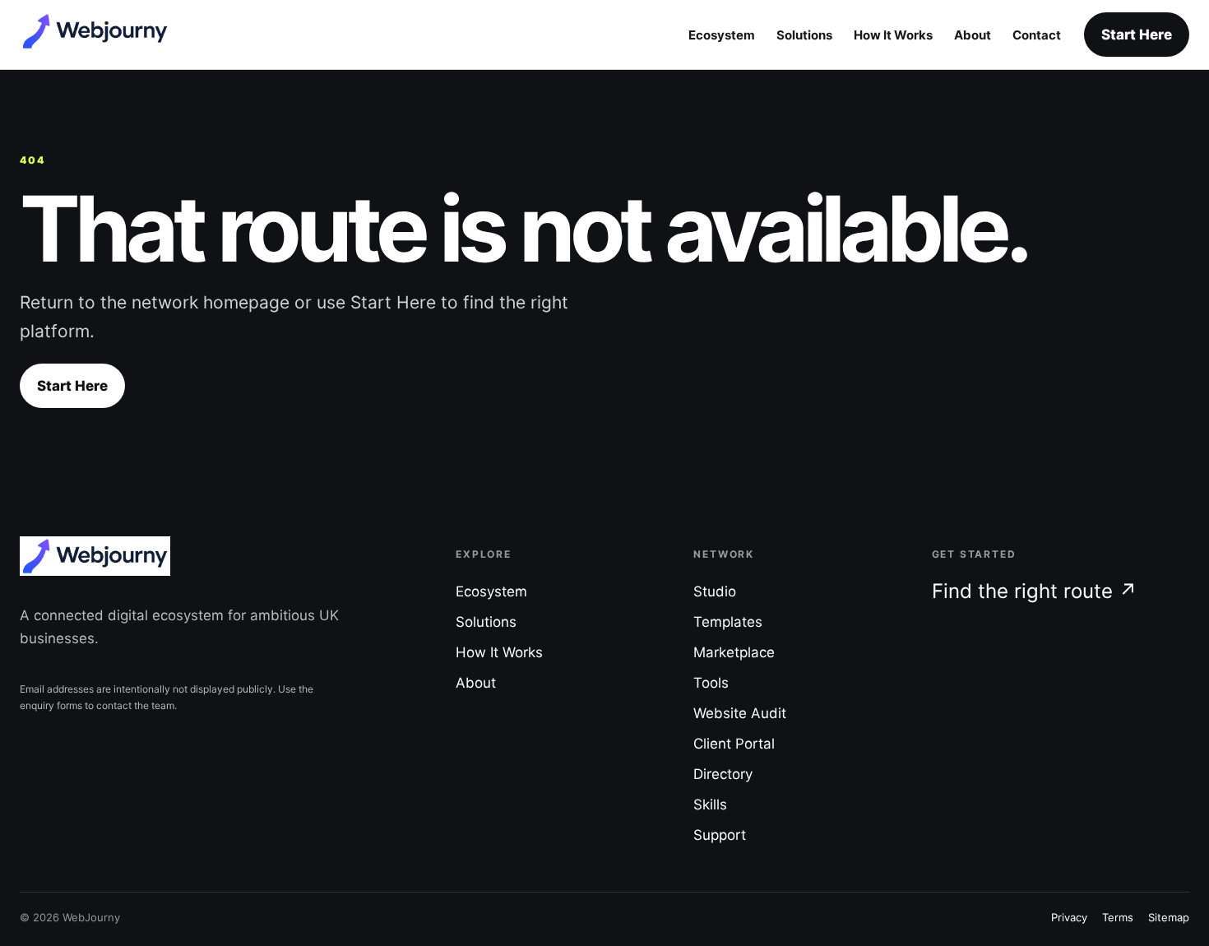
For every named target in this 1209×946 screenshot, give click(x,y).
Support (719, 835)
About (972, 35)
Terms (1117, 917)
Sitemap (1168, 917)
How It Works (893, 35)
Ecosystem (721, 35)
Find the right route (1034, 591)
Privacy (1069, 917)
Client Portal (734, 743)
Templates (727, 622)
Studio (714, 591)
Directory (723, 774)
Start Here (1136, 34)
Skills (710, 804)
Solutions (804, 35)
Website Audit (739, 713)
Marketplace (734, 652)
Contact (1036, 35)
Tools (711, 683)
